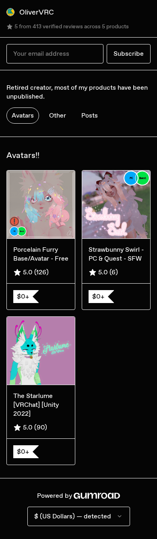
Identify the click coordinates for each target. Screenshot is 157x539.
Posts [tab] (89, 115)
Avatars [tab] (23, 115)
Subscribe (129, 53)
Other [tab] (57, 115)
